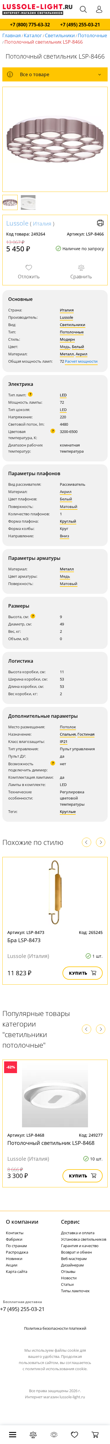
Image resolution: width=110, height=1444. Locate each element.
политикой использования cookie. (56, 1368)
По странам (16, 1245)
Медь (65, 346)
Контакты (14, 1232)
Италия (42, 223)
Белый (78, 346)
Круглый (68, 521)
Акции (11, 1265)
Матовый (68, 506)
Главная (11, 35)
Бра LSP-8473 (23, 940)
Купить (78, 973)
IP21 (63, 741)
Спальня (68, 734)
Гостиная (85, 734)
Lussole (17, 223)
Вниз (64, 535)
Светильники (60, 35)
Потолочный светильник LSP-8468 (50, 1142)
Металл (67, 354)
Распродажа (17, 1252)
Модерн (67, 339)
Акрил (81, 354)
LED (63, 395)
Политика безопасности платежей (55, 1328)
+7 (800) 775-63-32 (30, 25)
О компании (22, 1221)
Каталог (33, 35)
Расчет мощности (81, 361)
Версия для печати (100, 222)
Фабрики (14, 1239)
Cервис (70, 1221)
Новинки (14, 1258)
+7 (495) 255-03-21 (80, 25)
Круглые (68, 811)
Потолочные (92, 35)
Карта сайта (16, 1271)
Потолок (68, 726)
